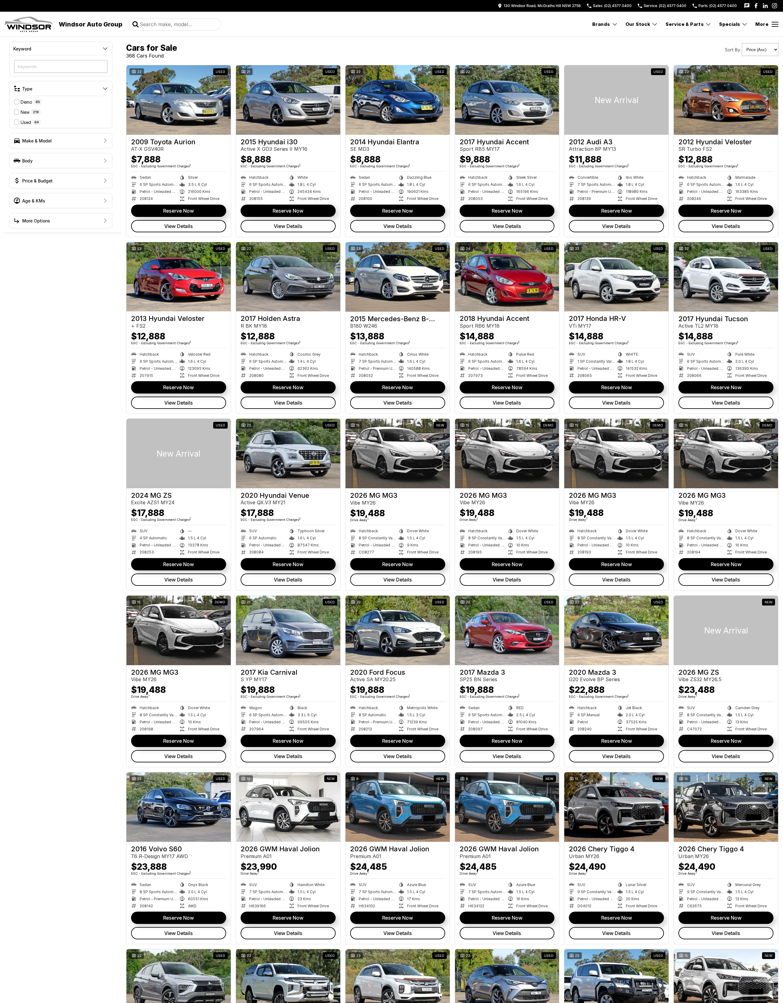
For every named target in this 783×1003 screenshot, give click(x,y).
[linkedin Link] (765, 6)
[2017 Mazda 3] (507, 630)
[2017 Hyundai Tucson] (726, 277)
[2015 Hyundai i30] (288, 100)
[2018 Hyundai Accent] (507, 277)
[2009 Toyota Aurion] (178, 100)
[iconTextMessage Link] (747, 6)
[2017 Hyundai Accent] (507, 100)
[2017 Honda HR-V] (616, 277)
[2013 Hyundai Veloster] (178, 277)
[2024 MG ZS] (178, 453)
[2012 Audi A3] (616, 100)
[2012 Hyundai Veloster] (726, 100)
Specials (729, 24)
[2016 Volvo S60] (178, 807)
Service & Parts (684, 24)
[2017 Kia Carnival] (288, 630)
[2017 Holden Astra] (288, 277)
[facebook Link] (756, 6)
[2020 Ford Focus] (398, 630)
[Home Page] (29, 24)
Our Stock (637, 24)
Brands (601, 24)
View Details (178, 226)
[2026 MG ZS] (726, 630)
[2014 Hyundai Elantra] (398, 100)
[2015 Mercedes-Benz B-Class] (398, 277)
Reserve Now (178, 211)
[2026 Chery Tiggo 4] (616, 807)
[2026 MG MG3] (398, 453)
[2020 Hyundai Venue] (288, 453)
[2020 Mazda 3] (616, 630)
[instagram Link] (774, 6)
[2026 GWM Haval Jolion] (288, 807)
